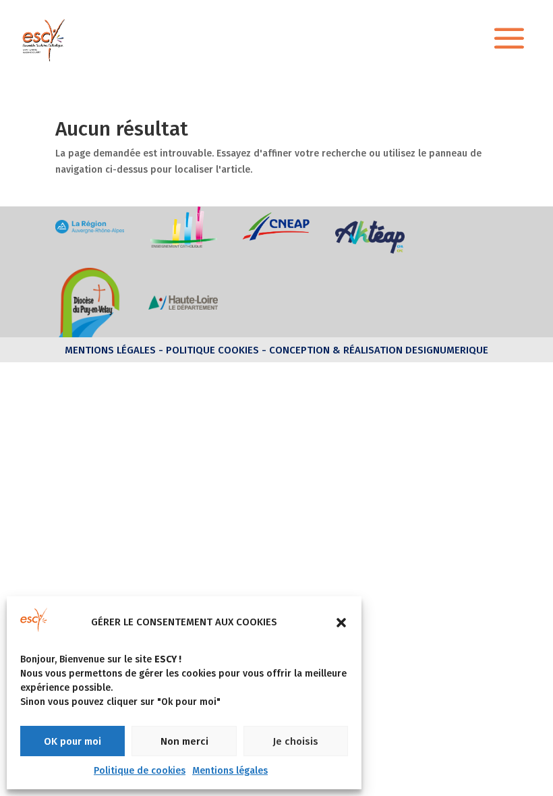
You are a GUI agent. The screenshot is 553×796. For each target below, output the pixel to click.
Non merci (184, 741)
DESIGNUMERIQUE (445, 350)
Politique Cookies (212, 350)
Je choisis (295, 741)
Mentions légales (230, 770)
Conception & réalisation (336, 350)
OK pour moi (72, 741)
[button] (341, 622)
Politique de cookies (139, 770)
